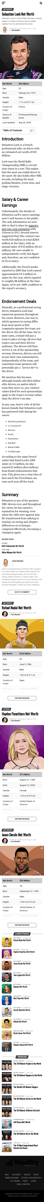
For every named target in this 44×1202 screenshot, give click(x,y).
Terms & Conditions (23, 1184)
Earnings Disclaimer (11, 1178)
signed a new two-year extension (20, 227)
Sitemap (33, 1181)
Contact (36, 1174)
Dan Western (15, 614)
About (7, 1174)
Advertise (27, 1174)
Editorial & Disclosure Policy (31, 1178)
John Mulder (15, 30)
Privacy (25, 1181)
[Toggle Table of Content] (30, 131)
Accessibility (16, 1174)
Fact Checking (15, 1181)
